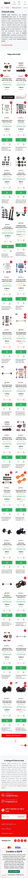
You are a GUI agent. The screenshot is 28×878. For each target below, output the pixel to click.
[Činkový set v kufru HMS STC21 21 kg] (7, 108)
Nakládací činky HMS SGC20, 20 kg (21, 438)
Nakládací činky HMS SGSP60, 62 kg (21, 226)
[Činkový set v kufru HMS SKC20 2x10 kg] (21, 373)
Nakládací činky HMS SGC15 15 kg (7, 333)
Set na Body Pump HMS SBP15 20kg (7, 385)
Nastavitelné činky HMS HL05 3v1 (21, 596)
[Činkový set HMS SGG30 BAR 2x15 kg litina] (21, 268)
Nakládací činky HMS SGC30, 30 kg (7, 79)
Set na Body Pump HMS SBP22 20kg (21, 649)
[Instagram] (22, 840)
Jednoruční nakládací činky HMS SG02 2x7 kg (7, 173)
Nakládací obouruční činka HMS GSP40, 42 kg (7, 596)
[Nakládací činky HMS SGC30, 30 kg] (7, 67)
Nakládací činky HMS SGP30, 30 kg (21, 79)
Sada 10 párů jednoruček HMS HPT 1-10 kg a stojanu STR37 (7, 227)
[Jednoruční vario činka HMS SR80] (21, 689)
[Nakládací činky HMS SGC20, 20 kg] (21, 426)
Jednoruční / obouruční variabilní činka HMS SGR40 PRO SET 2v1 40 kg (7, 491)
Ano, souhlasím (14, 871)
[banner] (7, 3)
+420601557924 (11, 796)
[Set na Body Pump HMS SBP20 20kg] (21, 320)
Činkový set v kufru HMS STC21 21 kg (7, 121)
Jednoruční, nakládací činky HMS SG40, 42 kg (21, 543)
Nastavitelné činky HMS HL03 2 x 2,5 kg (21, 491)
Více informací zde (7, 45)
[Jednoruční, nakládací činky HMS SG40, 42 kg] (21, 531)
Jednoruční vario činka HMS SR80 (21, 701)
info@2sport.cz (11, 802)
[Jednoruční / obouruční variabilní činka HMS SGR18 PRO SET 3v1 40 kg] (21, 108)
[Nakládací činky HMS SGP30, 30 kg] (21, 67)
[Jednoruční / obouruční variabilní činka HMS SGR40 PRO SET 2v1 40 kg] (7, 478)
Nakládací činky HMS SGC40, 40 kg (7, 649)
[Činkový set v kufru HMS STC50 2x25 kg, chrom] (7, 268)
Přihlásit (21, 816)
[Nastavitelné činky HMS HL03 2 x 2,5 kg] (21, 478)
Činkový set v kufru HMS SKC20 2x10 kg (21, 385)
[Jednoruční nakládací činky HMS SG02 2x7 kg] (7, 161)
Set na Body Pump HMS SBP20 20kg (21, 333)
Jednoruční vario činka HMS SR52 (7, 701)
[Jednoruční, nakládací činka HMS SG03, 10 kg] (21, 161)
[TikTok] (25, 840)
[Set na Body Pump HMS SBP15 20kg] (7, 373)
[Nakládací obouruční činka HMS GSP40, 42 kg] (7, 584)
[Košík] (19, 3)
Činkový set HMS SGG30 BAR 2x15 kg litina (21, 280)
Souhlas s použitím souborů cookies (14, 868)
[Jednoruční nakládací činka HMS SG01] (7, 531)
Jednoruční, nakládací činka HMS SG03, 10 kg (21, 173)
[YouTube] (18, 840)
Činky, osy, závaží (16, 7)
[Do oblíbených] (4, 144)
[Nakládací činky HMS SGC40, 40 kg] (7, 636)
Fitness (7, 7)
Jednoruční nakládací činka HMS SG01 (7, 543)
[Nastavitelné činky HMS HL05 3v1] (21, 584)
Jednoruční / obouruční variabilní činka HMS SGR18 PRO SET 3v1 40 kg (21, 121)
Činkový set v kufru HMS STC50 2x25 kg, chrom (7, 280)
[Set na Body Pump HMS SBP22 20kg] (21, 636)
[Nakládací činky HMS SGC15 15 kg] (7, 320)
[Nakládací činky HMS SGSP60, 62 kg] (21, 214)
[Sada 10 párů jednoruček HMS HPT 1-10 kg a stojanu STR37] (8, 215)
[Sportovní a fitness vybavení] (2, 7)
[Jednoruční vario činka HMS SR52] (7, 689)
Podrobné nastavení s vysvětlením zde (14, 874)
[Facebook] (15, 840)
